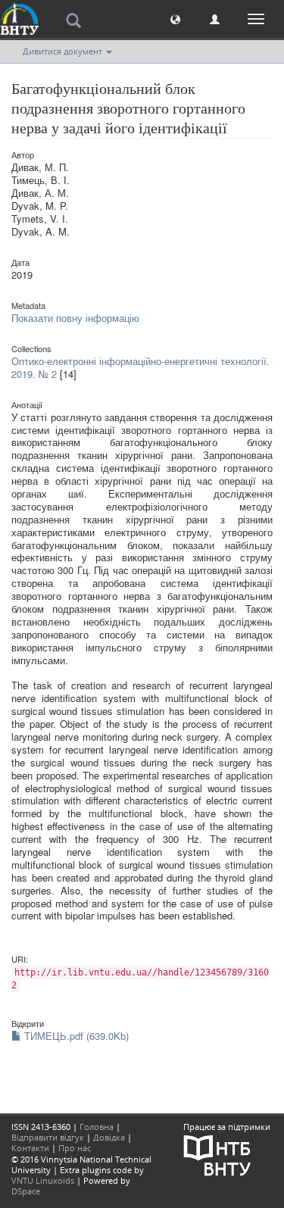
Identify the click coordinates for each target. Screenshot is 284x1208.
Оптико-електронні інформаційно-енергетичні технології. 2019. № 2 (140, 367)
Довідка (109, 1137)
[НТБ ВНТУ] (217, 1154)
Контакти (30, 1147)
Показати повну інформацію (75, 318)
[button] (175, 18)
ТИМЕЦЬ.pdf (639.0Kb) (75, 1036)
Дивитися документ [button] (64, 51)
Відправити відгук (47, 1137)
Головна (97, 1126)
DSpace (25, 1191)
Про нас (74, 1147)
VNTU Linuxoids (42, 1180)
